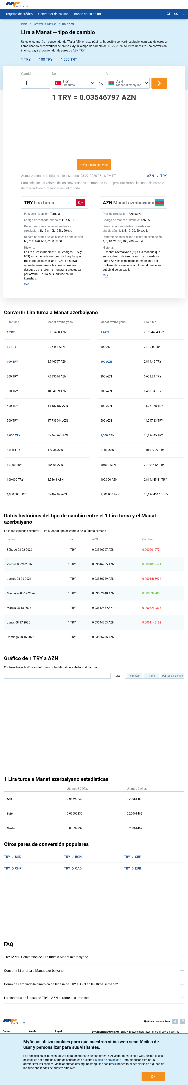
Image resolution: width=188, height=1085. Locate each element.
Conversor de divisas (53, 14)
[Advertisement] (94, 130)
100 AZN (106, 361)
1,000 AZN (107, 435)
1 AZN (104, 332)
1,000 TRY (69, 59)
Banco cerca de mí (87, 14)
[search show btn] (169, 14)
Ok (153, 1076)
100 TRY (46, 59)
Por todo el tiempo (172, 675)
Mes (117, 675)
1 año (152, 675)
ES (183, 14)
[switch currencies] (159, 83)
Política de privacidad (107, 1060)
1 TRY (26, 59)
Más (26, 284)
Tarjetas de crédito (19, 14)
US (176, 14)
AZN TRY (79, 50)
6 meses (135, 675)
